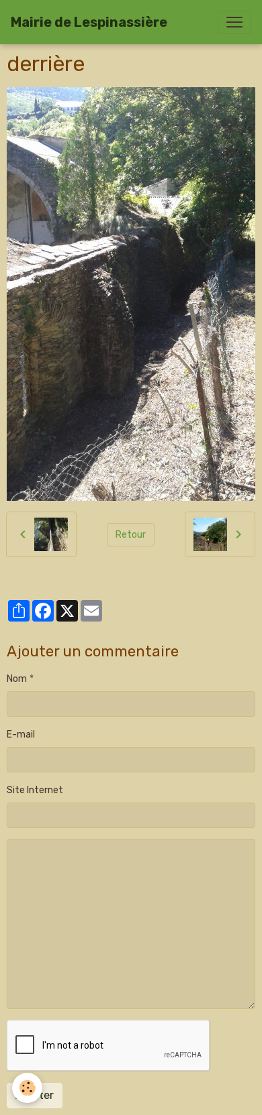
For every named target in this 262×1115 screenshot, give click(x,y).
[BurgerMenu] (234, 22)
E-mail (21, 734)
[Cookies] (27, 1088)
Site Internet (35, 790)
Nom (17, 679)
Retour (131, 534)
